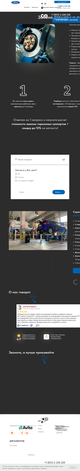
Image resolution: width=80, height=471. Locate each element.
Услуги (40, 425)
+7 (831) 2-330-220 (63, 6)
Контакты (60, 428)
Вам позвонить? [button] (62, 2)
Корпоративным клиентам (52, 7)
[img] (42, 3)
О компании (13, 445)
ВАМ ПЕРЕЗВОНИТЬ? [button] (61, 19)
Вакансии (31, 455)
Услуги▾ (26, 7)
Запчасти (35, 7)
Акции (40, 428)
